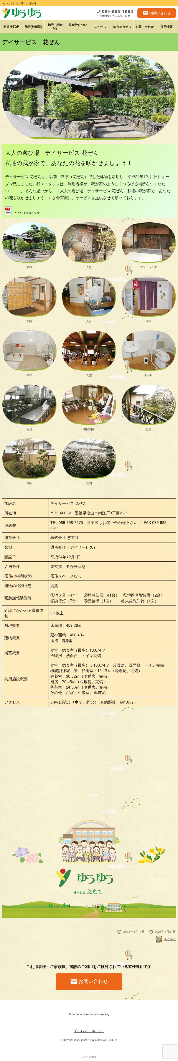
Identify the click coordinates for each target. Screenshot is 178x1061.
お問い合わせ (160, 12)
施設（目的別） (55, 26)
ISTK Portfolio (89, 1056)
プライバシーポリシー (89, 1031)
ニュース (100, 26)
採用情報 (167, 26)
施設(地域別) (33, 26)
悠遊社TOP (11, 26)
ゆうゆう (170, 939)
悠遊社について (78, 26)
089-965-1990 (118, 11)
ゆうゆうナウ (122, 26)
